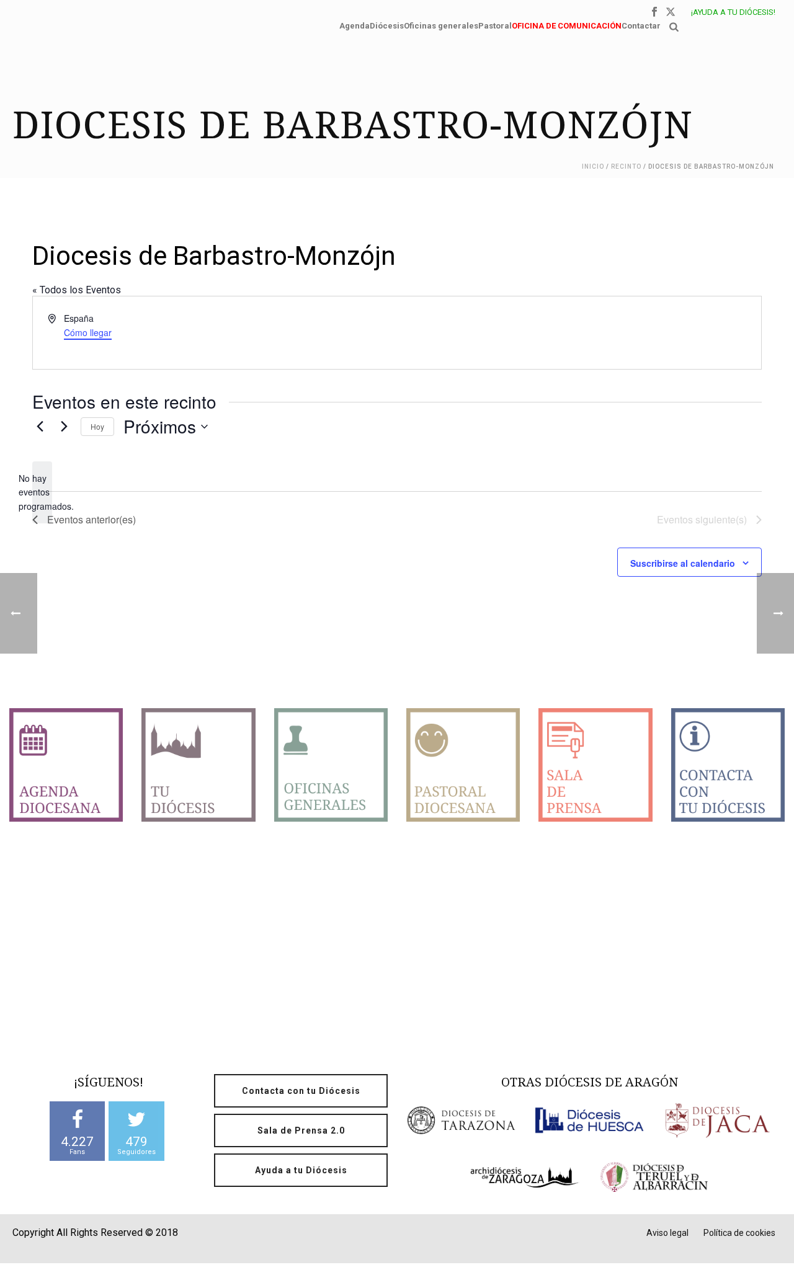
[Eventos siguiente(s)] (63, 426)
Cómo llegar (88, 332)
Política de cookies (739, 1233)
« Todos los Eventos (76, 290)
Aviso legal (667, 1233)
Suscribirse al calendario (682, 563)
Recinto (626, 166)
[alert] (42, 492)
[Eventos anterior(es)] (39, 426)
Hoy (97, 426)
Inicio (593, 166)
